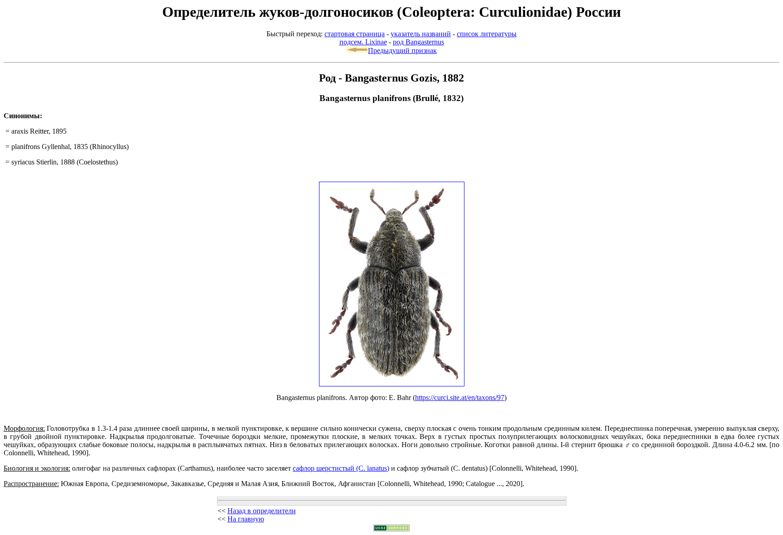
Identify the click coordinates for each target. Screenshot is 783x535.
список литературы (487, 34)
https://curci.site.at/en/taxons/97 (459, 397)
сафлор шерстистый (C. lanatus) (341, 468)
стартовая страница (354, 34)
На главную (245, 519)
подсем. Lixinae (363, 42)
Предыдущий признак (402, 50)
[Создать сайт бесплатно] (391, 529)
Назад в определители (261, 511)
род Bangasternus (418, 42)
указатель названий (421, 34)
